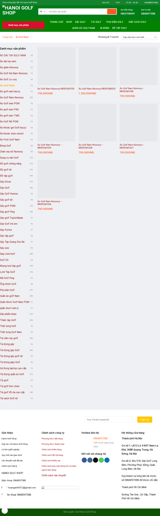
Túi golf (96, 22)
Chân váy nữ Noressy (11, 151)
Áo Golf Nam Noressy (12, 97)
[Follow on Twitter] (45, 3)
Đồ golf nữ (6, 169)
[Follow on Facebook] (39, 3)
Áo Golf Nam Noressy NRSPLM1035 (56, 88)
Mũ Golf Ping (7, 278)
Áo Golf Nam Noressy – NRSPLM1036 (50, 203)
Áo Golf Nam (7, 85)
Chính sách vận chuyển (54, 475)
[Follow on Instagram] (42, 3)
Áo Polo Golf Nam (10, 139)
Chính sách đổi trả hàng (52, 455)
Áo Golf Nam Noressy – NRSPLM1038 (91, 146)
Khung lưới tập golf (10, 265)
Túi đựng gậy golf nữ (11, 356)
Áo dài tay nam (8, 61)
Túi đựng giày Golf (10, 362)
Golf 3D (4, 259)
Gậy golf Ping (7, 211)
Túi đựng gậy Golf (10, 350)
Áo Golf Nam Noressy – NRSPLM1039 (50, 146)
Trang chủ (56, 22)
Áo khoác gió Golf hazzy (13, 127)
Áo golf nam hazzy (10, 91)
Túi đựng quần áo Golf (12, 374)
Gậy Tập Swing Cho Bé (12, 241)
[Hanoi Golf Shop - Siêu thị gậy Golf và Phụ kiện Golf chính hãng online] (18, 12)
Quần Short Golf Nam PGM (14, 302)
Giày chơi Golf (137, 22)
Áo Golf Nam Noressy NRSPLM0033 (97, 88)
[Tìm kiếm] (155, 22)
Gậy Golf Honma (9, 193)
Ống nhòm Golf (8, 283)
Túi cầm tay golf (9, 338)
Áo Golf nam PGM (10, 103)
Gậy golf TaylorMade (11, 217)
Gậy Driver (5, 181)
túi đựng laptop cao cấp (13, 368)
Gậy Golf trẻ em (8, 223)
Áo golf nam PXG (9, 109)
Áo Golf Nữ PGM (9, 121)
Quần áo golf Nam (83, 28)
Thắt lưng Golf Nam (11, 332)
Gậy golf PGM (7, 205)
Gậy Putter (6, 229)
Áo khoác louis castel (11, 133)
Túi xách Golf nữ (9, 398)
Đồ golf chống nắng (10, 163)
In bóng (104, 28)
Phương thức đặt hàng (52, 438)
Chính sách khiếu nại (51, 460)
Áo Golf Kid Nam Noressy (14, 73)
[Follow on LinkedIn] (107, 460)
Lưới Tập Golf (7, 271)
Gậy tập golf (7, 235)
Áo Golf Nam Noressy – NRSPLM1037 (132, 146)
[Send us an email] (48, 3)
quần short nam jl (9, 308)
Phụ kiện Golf (114, 22)
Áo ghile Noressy (9, 67)
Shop (69, 22)
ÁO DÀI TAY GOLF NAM (13, 55)
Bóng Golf (5, 145)
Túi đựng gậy (7, 344)
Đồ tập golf (119, 28)
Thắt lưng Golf (8, 326)
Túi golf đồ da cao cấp (12, 392)
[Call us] (101, 460)
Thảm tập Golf (8, 320)
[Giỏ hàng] (156, 28)
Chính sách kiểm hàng (52, 449)
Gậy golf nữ (6, 199)
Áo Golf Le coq (8, 79)
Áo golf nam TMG (9, 115)
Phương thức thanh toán (53, 444)
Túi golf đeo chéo (10, 386)
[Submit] (112, 11)
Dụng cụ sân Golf (9, 157)
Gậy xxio (4, 247)
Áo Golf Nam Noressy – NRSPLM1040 (132, 90)
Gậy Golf (80, 22)
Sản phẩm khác (8, 314)
